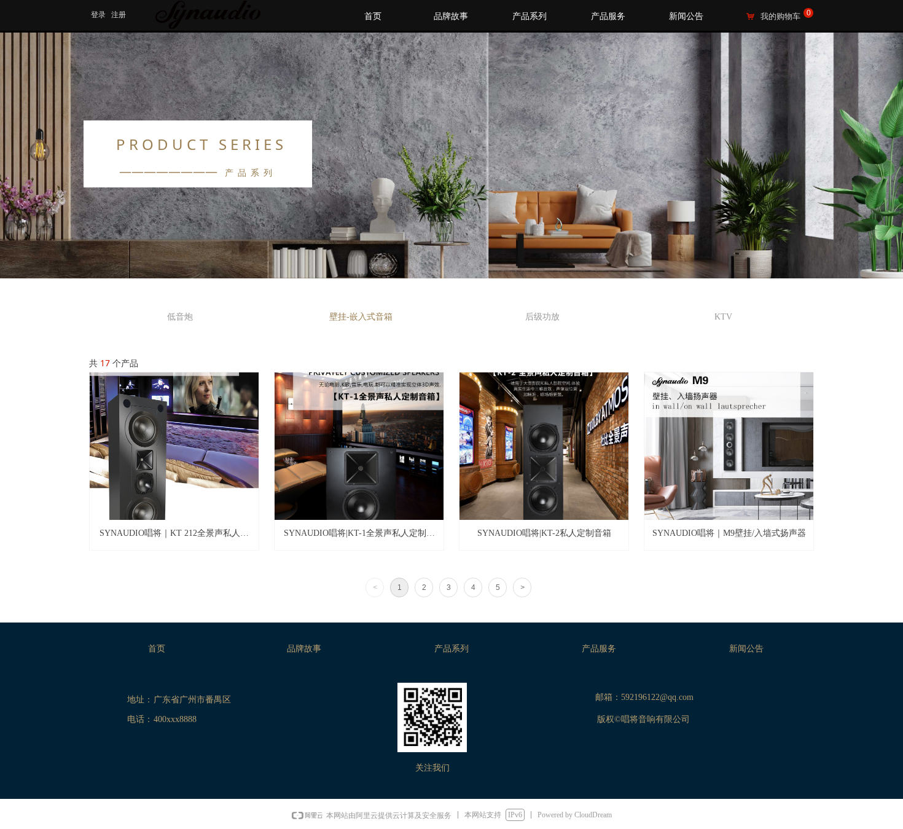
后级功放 (542, 316)
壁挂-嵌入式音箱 (361, 316)
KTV (723, 316)
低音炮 (180, 316)
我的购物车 (780, 16)
